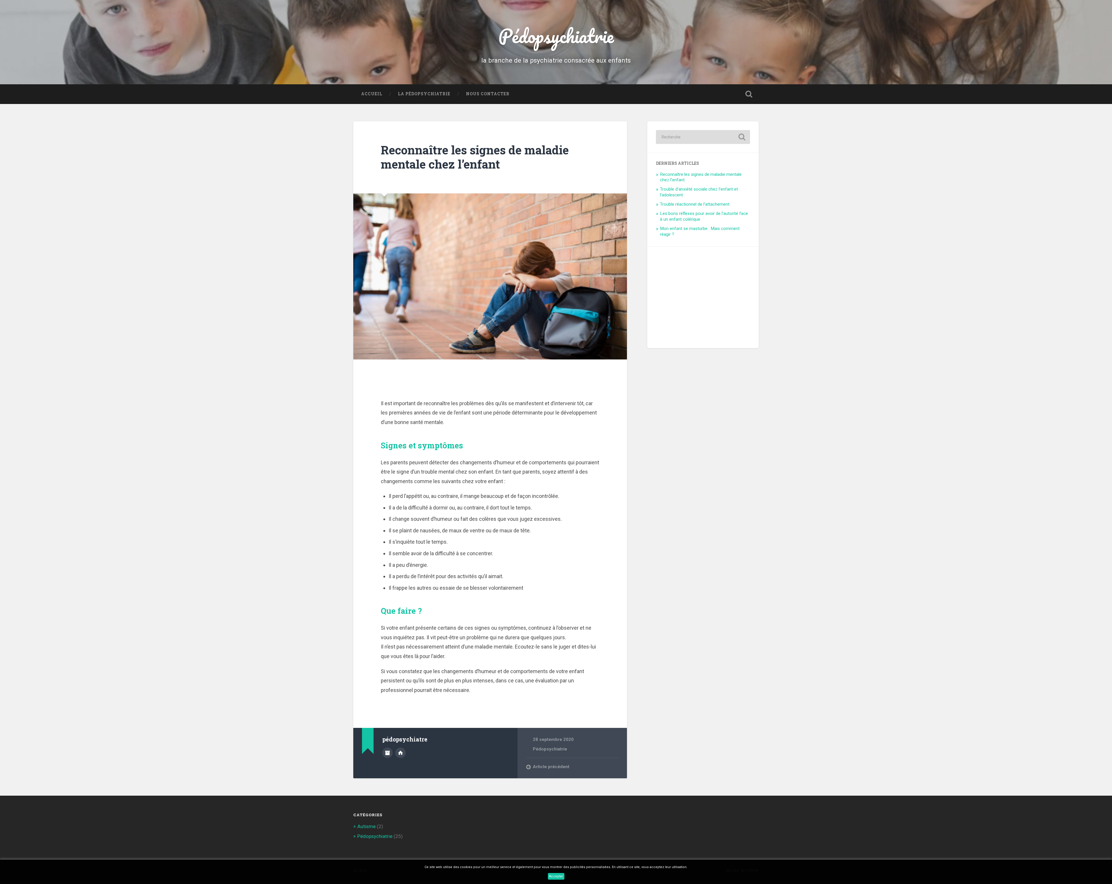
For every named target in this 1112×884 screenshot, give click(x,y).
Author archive (387, 753)
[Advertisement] (699, 291)
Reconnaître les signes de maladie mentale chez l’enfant (475, 157)
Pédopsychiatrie (556, 35)
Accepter (556, 876)
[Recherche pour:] (703, 137)
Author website (400, 753)
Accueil (371, 93)
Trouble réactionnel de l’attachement (694, 204)
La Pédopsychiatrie (424, 93)
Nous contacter (487, 93)
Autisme (366, 826)
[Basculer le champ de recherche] (749, 94)
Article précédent (551, 766)
